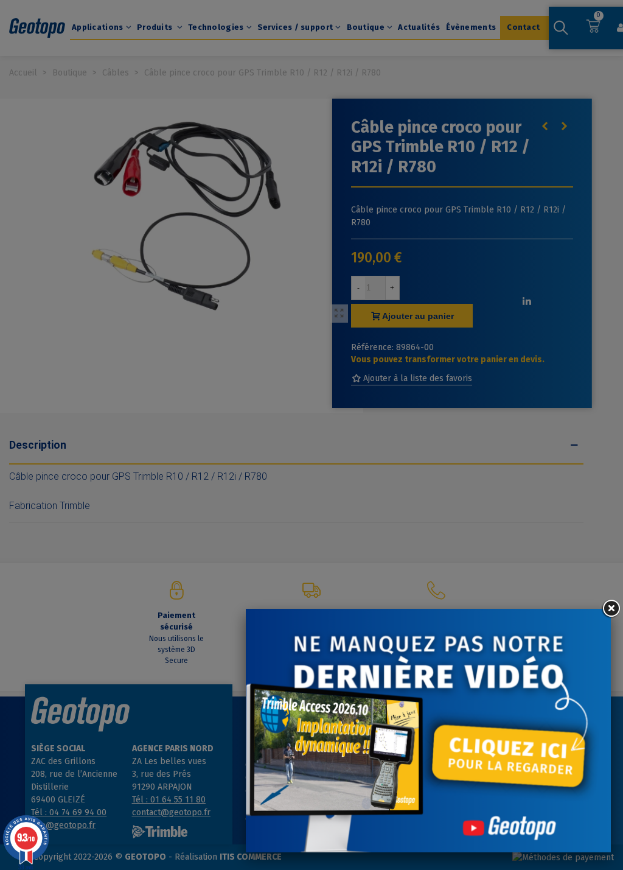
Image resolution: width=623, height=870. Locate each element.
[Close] (611, 609)
